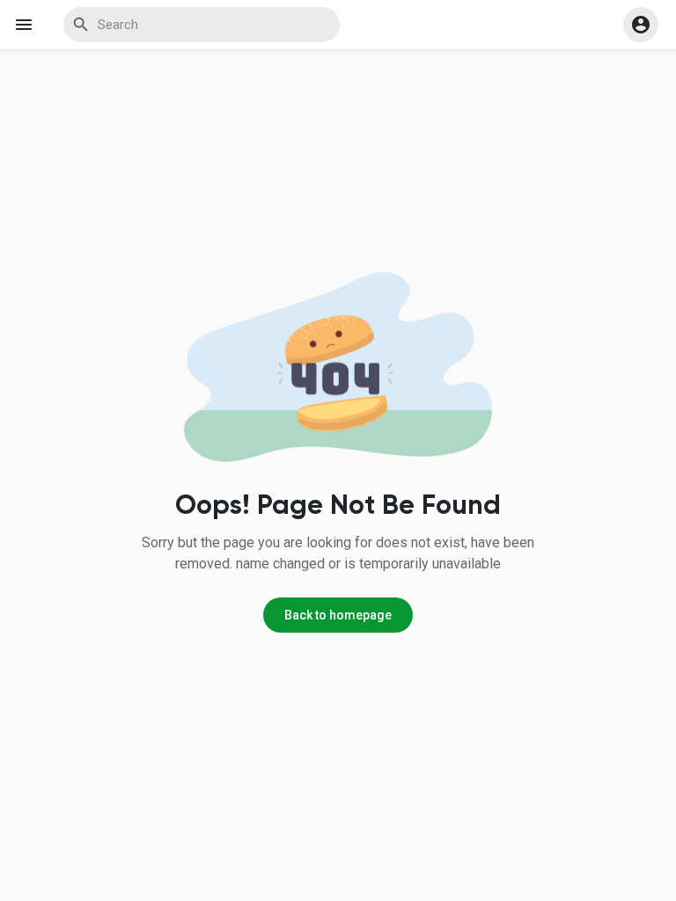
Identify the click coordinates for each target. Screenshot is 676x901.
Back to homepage (338, 615)
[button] (640, 24)
